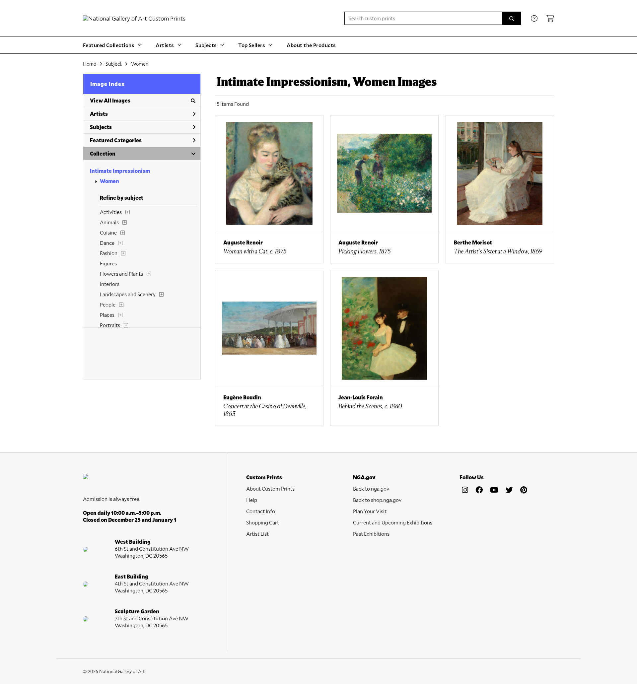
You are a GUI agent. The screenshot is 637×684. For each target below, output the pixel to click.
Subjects (101, 126)
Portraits (110, 324)
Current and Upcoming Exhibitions (392, 522)
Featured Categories (116, 140)
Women (109, 180)
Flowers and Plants (121, 273)
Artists (99, 113)
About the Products (311, 44)
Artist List (257, 533)
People (107, 304)
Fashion (108, 252)
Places (107, 314)
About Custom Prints (270, 488)
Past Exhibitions (371, 533)
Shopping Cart (262, 522)
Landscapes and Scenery (128, 294)
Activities (111, 211)
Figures (108, 263)
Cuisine (108, 232)
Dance (107, 242)
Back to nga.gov (371, 488)
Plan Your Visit (370, 511)
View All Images (110, 100)
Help (251, 499)
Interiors (109, 283)
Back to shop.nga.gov (377, 499)
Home (89, 63)
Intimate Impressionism (120, 170)
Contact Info (260, 511)
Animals (109, 222)
